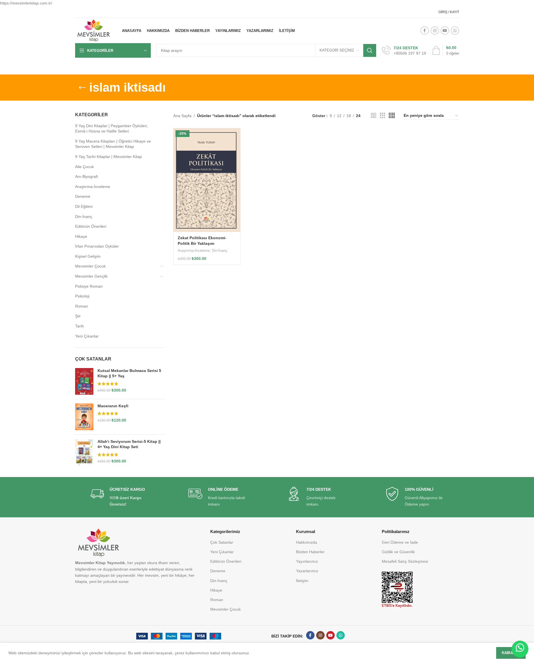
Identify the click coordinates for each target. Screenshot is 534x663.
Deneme (82, 196)
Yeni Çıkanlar (87, 336)
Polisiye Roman (89, 286)
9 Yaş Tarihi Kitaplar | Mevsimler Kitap (108, 156)
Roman (81, 306)
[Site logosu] (93, 30)
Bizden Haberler (310, 552)
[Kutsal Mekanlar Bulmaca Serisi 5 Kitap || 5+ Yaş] (84, 381)
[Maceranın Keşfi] (84, 416)
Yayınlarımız (307, 561)
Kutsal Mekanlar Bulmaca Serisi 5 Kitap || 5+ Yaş (129, 373)
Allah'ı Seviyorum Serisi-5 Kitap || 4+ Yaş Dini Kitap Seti (129, 444)
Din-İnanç (83, 216)
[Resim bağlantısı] (397, 589)
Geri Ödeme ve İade (400, 542)
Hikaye (81, 236)
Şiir (78, 316)
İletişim (302, 580)
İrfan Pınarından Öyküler (97, 246)
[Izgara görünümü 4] (392, 115)
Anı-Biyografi (86, 176)
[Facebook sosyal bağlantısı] (424, 30)
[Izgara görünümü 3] (382, 115)
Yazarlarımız (307, 571)
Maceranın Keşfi (113, 406)
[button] (520, 649)
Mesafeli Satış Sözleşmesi (405, 561)
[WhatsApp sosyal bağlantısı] (455, 30)
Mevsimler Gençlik (91, 276)
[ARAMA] (369, 50)
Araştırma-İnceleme (92, 186)
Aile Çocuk (84, 166)
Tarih (79, 326)
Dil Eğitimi (84, 206)
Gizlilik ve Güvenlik (398, 552)
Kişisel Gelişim (88, 256)
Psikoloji (82, 296)
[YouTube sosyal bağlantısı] (445, 30)
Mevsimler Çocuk (90, 266)
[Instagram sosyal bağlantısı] (435, 30)
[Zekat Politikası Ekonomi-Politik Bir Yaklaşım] (207, 180)
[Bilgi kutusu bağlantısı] (404, 51)
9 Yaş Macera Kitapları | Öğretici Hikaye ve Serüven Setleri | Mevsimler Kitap (113, 144)
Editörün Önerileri (90, 226)
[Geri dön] (82, 87)
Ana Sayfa (182, 115)
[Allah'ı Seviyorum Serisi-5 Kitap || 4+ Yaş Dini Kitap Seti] (84, 452)
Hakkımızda (306, 542)
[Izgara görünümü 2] (373, 115)
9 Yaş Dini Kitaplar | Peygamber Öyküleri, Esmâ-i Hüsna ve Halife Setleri (111, 129)
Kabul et (511, 653)
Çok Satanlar (221, 542)
